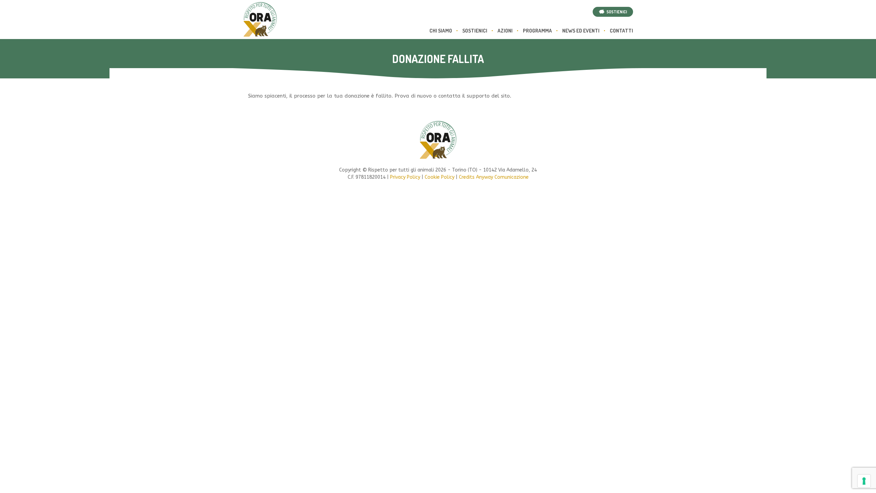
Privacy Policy (405, 177)
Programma (537, 30)
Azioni (505, 30)
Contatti (621, 30)
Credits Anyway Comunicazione (494, 177)
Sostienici (474, 30)
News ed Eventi (581, 30)
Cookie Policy (439, 177)
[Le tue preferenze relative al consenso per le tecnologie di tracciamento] (864, 481)
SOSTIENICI (615, 11)
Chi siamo (440, 30)
